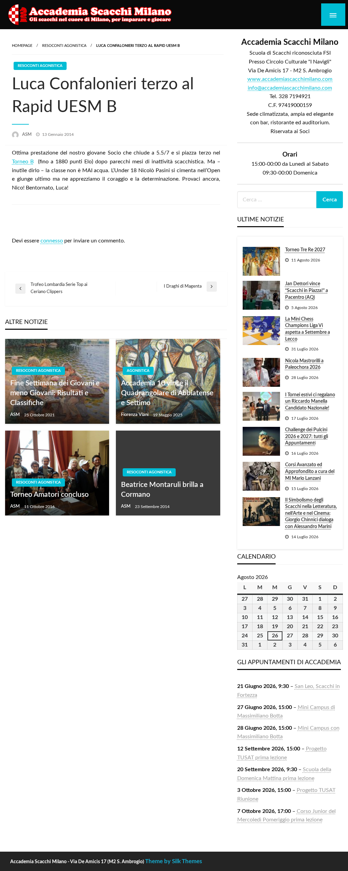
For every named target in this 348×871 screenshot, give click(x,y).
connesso (51, 240)
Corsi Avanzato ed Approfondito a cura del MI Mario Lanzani (309, 471)
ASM (27, 134)
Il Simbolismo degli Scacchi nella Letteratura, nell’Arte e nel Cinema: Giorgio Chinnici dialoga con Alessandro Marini (311, 513)
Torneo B (23, 161)
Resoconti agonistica (64, 46)
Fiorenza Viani (135, 415)
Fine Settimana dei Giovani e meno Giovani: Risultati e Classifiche (55, 393)
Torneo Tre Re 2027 (305, 250)
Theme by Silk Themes (173, 861)
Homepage (22, 46)
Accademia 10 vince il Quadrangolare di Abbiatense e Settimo (167, 393)
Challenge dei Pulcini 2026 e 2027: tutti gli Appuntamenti (306, 437)
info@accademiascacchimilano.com (290, 88)
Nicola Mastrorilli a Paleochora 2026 (304, 364)
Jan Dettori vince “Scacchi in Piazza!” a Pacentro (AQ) (306, 291)
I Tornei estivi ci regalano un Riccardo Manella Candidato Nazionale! (310, 402)
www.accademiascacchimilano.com (289, 79)
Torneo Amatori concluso (49, 494)
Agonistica (138, 371)
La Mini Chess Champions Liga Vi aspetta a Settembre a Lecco (307, 329)
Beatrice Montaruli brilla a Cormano (162, 489)
